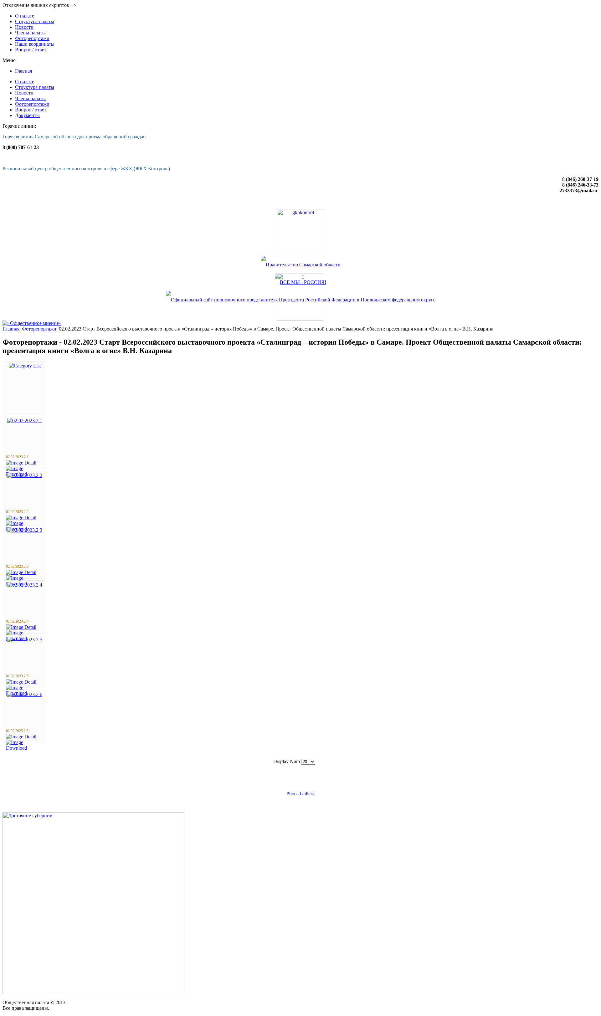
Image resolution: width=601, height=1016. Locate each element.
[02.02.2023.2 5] (24, 639)
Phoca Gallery (300, 793)
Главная (11, 328)
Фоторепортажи (39, 328)
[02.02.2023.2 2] (24, 475)
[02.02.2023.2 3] (24, 530)
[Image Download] (25, 748)
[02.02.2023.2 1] (24, 420)
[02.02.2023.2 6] (24, 694)
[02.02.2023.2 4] (24, 585)
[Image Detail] (21, 462)
